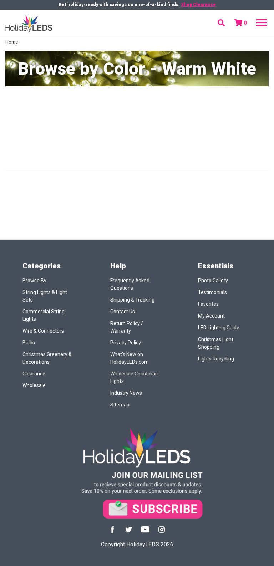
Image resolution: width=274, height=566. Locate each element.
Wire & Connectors (43, 331)
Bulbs (28, 342)
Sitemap (120, 405)
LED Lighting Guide (218, 327)
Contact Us (122, 311)
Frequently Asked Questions (129, 284)
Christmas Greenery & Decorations (47, 358)
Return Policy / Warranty (126, 327)
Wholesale (34, 385)
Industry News (126, 393)
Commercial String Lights (43, 315)
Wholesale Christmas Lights (134, 377)
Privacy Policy (125, 342)
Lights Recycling (216, 359)
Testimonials (212, 292)
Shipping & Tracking (132, 300)
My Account (211, 316)
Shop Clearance (198, 4)
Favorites (208, 304)
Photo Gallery (213, 280)
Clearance (33, 374)
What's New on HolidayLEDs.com (129, 358)
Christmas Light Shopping (215, 343)
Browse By (34, 280)
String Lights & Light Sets (44, 296)
